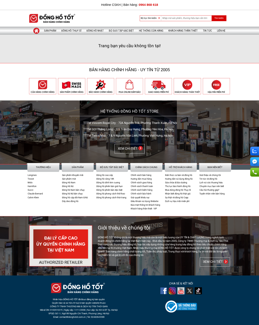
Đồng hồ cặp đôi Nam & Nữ (75, 197)
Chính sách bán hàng (141, 175)
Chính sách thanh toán (142, 186)
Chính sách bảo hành (141, 193)
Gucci (30, 190)
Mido (30, 182)
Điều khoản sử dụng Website (144, 201)
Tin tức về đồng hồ (208, 179)
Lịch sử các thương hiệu (211, 182)
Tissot (31, 179)
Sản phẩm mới (69, 179)
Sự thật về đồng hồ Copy (176, 197)
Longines (32, 175)
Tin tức (207, 30)
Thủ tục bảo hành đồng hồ (177, 186)
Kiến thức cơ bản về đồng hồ (178, 175)
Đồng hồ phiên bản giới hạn (109, 186)
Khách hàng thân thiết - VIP (144, 208)
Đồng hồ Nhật (95, 30)
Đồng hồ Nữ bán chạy (72, 193)
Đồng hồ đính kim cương (108, 182)
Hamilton (32, 186)
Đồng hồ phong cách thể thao (110, 193)
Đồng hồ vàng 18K (105, 179)
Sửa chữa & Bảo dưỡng (176, 182)
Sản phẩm (50, 30)
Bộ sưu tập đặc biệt (121, 30)
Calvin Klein (33, 197)
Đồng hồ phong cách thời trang (111, 197)
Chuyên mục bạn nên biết (211, 186)
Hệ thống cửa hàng (151, 30)
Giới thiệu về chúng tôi (210, 175)
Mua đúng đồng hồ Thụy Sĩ (178, 190)
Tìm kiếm (219, 18)
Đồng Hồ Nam (68, 182)
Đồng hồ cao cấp (104, 175)
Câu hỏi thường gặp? (209, 190)
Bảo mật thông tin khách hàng (145, 205)
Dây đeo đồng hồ (70, 201)
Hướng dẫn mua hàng (141, 179)
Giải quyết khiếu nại (140, 197)
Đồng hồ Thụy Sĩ (71, 30)
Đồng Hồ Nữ (67, 186)
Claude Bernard (35, 193)
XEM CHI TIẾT (126, 148)
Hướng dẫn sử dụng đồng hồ (179, 179)
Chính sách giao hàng (141, 182)
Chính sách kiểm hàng (141, 190)
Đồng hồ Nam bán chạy (73, 190)
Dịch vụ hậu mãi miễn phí (177, 201)
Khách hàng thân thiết (183, 30)
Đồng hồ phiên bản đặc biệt (109, 190)
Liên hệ (221, 30)
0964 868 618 (148, 5)
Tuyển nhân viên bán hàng (212, 193)
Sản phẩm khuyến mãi (72, 175)
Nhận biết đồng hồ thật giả (177, 193)
